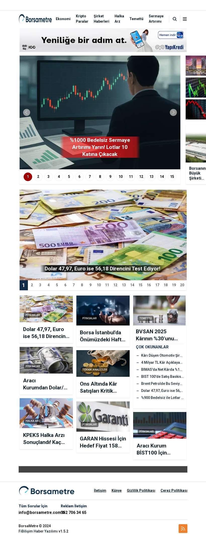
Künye (117, 490)
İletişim (100, 490)
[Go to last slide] (26, 112)
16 (149, 285)
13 (151, 177)
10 (121, 177)
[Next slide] (173, 112)
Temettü (136, 19)
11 (131, 177)
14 (162, 177)
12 (141, 177)
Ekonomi (63, 19)
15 (172, 177)
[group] (100, 112)
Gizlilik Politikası (141, 490)
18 (166, 285)
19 (174, 285)
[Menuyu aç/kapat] (184, 19)
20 (182, 285)
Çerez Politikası (174, 490)
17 (157, 285)
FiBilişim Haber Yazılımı (38, 531)
